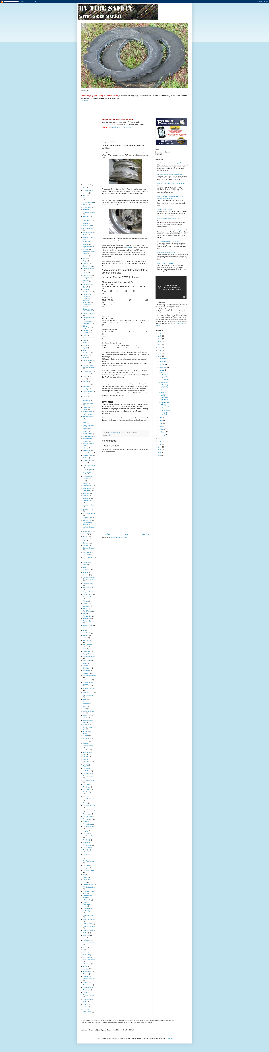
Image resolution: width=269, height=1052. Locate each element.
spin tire (85, 718)
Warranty (86, 974)
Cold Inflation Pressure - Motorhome (87, 300)
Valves (85, 966)
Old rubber (86, 543)
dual (84, 350)
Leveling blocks (88, 460)
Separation (86, 670)
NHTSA (85, 534)
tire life (85, 821)
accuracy (86, 193)
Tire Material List (88, 826)
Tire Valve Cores (88, 870)
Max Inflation (87, 491)
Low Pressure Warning (87, 477)
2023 (160, 342)
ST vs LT (86, 741)
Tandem (85, 759)
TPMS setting (87, 900)
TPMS (109, 435)
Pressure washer (88, 587)
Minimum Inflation (89, 527)
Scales (85, 663)
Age (84, 195)
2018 (160, 356)
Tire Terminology (88, 861)
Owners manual (88, 557)
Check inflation (88, 284)
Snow (84, 706)
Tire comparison (88, 776)
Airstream (86, 209)
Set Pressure (87, 680)
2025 (160, 336)
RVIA (84, 649)
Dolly (84, 340)
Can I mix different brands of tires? (168, 219)
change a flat (87, 275)
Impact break (87, 433)
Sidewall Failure (88, 692)
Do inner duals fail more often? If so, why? (164, 405)
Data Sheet (86, 333)
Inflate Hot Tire (88, 438)
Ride (84, 630)
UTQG (85, 947)
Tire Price (86, 833)
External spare (87, 371)
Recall (85, 613)
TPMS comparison (89, 887)
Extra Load (86, 374)
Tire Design (86, 789)
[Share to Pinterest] (136, 432)
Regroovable (87, 616)
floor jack (86, 386)
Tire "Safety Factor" (86, 765)
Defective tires (87, 338)
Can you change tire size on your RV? (164, 412)
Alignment (86, 216)
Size (84, 699)
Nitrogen (85, 536)
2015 (160, 444)
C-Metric (85, 263)
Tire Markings (87, 824)
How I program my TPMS (165, 263)
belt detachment (88, 228)
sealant (85, 665)
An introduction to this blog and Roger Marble (172, 230)
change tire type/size (86, 281)
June (161, 420)
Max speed (86, 498)
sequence (86, 673)
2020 (160, 350)
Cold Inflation (87, 292)
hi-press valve (87, 411)
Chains (85, 273)
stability (85, 743)
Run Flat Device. (88, 640)
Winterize (86, 1004)
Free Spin (86, 389)
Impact (85, 431)
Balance (85, 223)
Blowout (85, 249)
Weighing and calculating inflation (89, 977)
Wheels (85, 992)
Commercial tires (88, 317)
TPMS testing (87, 908)
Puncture (86, 601)
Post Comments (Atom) (119, 537)
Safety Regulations (89, 656)
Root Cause (87, 633)
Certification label (88, 268)
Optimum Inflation (89, 548)
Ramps (85, 608)
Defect (85, 335)
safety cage (86, 651)
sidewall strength (88, 695)
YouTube (86, 1009)
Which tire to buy (88, 995)
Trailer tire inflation (89, 926)
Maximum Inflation (89, 505)
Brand (85, 258)
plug (84, 567)
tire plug (85, 831)
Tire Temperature (88, 857)
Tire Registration (88, 836)
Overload (86, 555)
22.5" (84, 188)
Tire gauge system (89, 805)
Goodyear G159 (88, 403)
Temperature (87, 762)
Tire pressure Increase (164, 209)
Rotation (85, 635)
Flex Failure (87, 384)
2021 (160, 347)
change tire (86, 278)
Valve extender (88, 957)
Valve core (86, 955)
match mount (87, 488)
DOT (84, 343)
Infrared (85, 448)
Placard (85, 565)
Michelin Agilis (87, 517)
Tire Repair (86, 840)
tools (84, 874)
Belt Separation (88, 232)
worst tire (86, 1007)
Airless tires (86, 207)
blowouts (86, 256)
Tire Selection (87, 845)
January (162, 435)
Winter (85, 1002)
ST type (85, 735)
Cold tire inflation (88, 313)
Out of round (87, 552)
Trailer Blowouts (88, 915)
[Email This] (128, 432)
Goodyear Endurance (86, 399)
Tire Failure (86, 796)
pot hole (85, 572)
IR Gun (85, 458)
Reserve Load (87, 625)
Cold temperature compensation (88, 310)
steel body (86, 750)
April (161, 426)
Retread (85, 628)
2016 (160, 441)
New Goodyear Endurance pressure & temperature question (170, 197)
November (163, 361)
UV (84, 949)
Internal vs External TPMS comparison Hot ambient (164, 396)
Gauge (85, 394)
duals (84, 358)
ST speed (86, 724)
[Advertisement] (119, 109)
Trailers (85, 933)
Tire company (87, 773)
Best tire (85, 235)
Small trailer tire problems (88, 702)
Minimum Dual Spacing (87, 523)
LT (83, 481)
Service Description (89, 675)
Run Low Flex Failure (87, 645)
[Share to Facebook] (134, 432)
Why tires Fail (87, 999)
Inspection (86, 450)
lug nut (85, 483)
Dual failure (86, 353)
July (161, 417)
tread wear (86, 935)
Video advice (87, 971)
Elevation (86, 363)
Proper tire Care (88, 597)
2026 (160, 333)
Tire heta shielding (89, 810)
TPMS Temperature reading (87, 904)
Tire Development (89, 792)
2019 (160, 353)
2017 (160, 438)
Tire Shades (87, 847)
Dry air (85, 345)
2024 (160, 339)
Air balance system (89, 198)
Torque (85, 877)
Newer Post (106, 534)
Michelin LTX (87, 520)
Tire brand (86, 768)
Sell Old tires (87, 668)
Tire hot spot (87, 814)
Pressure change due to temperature (89, 578)
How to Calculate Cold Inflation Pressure (88, 427)
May (161, 423)
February (163, 432)
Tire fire (85, 803)
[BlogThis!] (130, 432)
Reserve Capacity (89, 621)
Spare (85, 708)
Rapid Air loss (87, 611)
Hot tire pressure (88, 416)
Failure (85, 376)
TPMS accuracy (88, 884)
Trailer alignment (88, 911)
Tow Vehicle (87, 879)
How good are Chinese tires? (167, 252)
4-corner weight (88, 190)
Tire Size (86, 854)
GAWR (85, 396)
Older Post (145, 534)
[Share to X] (132, 432)
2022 (160, 344)
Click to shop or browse (122, 127)
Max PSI (85, 495)
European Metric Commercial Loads (89, 366)
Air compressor (88, 202)
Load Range (87, 470)
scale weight (87, 660)
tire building (86, 771)
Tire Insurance (87, 819)
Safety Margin (87, 654)
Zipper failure (87, 1012)
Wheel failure (87, 985)
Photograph (87, 562)
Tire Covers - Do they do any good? (169, 163)
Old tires (85, 545)
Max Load (86, 493)
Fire (84, 379)
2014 (160, 447)
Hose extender (88, 414)
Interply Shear (87, 455)
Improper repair (88, 436)
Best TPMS (86, 242)
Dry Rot (85, 348)
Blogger (170, 1038)
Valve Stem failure (89, 960)
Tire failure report (88, 799)
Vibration (86, 969)
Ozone (85, 560)
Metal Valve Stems (89, 513)
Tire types (86, 868)
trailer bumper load (89, 919)
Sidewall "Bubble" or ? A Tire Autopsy (169, 174)
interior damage (88, 453)
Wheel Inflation (88, 987)
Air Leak (85, 204)
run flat (85, 638)
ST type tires (87, 738)
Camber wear (87, 266)
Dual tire (85, 355)
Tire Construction (88, 780)
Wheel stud (86, 990)
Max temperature (88, 500)
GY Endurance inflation (88, 408)
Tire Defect (86, 787)
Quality (85, 603)
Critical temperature (87, 327)
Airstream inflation (89, 212)
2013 (160, 450)
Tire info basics (88, 816)
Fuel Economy (87, 391)
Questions (86, 606)
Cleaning (86, 289)
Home (126, 534)
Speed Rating (87, 715)
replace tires (87, 618)
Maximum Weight (88, 509)
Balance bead (87, 225)
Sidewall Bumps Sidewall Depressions (88, 684)
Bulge (85, 261)
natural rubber (87, 531)
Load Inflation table (89, 465)
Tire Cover (86, 784)
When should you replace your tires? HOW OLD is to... (164, 386)
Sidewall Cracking (89, 688)
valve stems (87, 964)
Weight (85, 982)
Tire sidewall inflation (87, 851)
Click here (85, 101)
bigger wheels (87, 246)
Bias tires (86, 244)
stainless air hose (88, 746)
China (85, 287)
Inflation (85, 441)
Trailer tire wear (88, 930)
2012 (160, 453)
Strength (85, 756)
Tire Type (86, 865)
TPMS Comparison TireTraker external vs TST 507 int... (164, 376)
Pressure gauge (88, 583)
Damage (85, 330)
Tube (84, 938)
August (162, 370)
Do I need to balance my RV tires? (168, 241)
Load (84, 463)
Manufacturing (87, 485)
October (162, 364)
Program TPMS (88, 592)
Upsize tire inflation (89, 943)
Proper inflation (88, 594)
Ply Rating (86, 570)
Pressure (86, 575)
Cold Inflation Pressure (87, 295)
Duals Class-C (87, 360)
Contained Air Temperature (87, 322)
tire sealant (86, 842)
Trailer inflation (88, 924)
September (163, 367)
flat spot (85, 381)
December (163, 358)
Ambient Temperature (87, 220)
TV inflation (86, 940)
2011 (159, 455)
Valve (84, 952)
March (162, 429)
